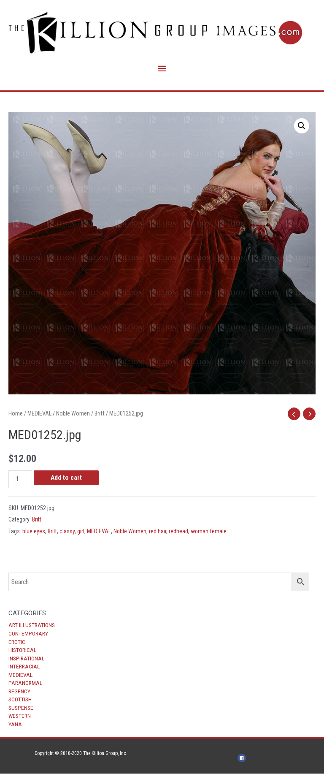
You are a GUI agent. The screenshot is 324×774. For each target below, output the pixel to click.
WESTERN (19, 715)
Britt (99, 413)
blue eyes (33, 531)
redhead (178, 531)
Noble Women (73, 413)
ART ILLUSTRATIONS (31, 625)
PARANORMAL (25, 682)
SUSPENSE (20, 707)
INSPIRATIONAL (26, 658)
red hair (157, 531)
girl (80, 531)
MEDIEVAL (20, 674)
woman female (209, 531)
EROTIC (16, 641)
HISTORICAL (22, 649)
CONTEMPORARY (28, 633)
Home (15, 413)
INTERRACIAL (24, 666)
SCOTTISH (20, 699)
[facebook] (243, 758)
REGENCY (19, 691)
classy (67, 531)
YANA (15, 724)
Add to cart (66, 477)
